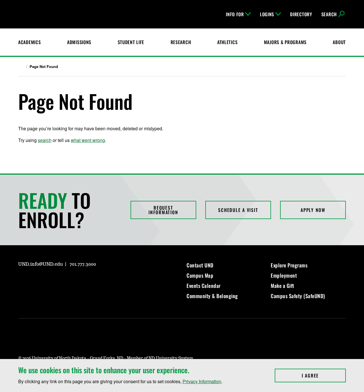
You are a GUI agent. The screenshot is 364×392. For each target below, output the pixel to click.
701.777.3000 (83, 264)
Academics (29, 42)
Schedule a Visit (238, 210)
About (339, 42)
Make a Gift (282, 285)
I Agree (324, 375)
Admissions (79, 42)
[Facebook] (36, 280)
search (44, 140)
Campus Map (200, 275)
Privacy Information (202, 381)
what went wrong (88, 140)
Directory (301, 14)
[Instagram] (22, 280)
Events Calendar (204, 285)
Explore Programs (289, 265)
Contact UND (200, 265)
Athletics (227, 42)
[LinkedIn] (49, 280)
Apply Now (313, 210)
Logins (267, 14)
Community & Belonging (212, 296)
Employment (284, 275)
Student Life (131, 42)
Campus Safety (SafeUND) (298, 296)
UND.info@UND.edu (40, 264)
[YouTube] (63, 280)
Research (181, 42)
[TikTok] (77, 280)
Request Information (163, 210)
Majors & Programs (285, 42)
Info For (235, 14)
